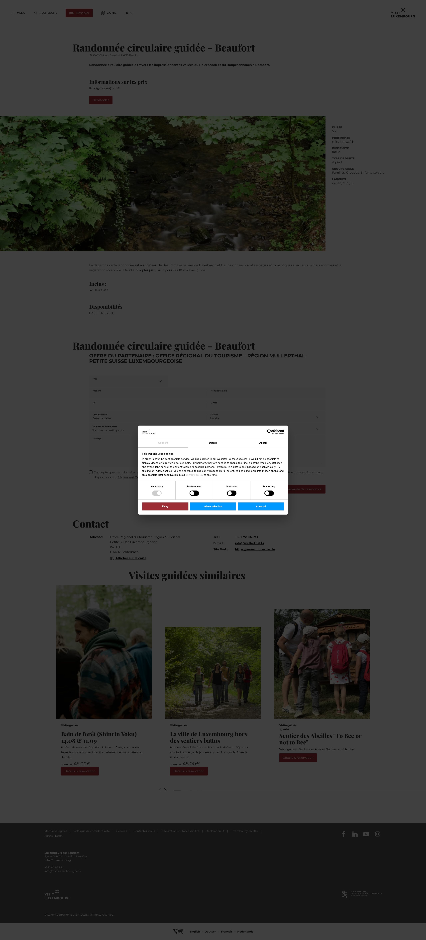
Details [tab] (213, 442)
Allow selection (213, 506)
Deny (165, 506)
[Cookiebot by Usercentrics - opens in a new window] (269, 431)
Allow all (261, 506)
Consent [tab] (163, 442)
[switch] (194, 493)
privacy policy (194, 474)
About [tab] (263, 442)
